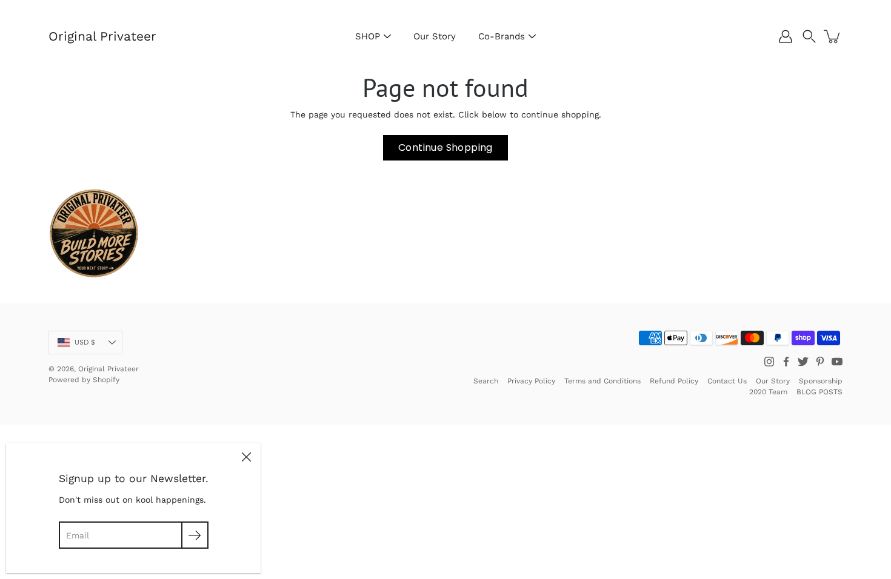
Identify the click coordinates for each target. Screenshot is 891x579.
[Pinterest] (820, 361)
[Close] (246, 457)
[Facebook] (786, 361)
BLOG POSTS (819, 392)
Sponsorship (821, 381)
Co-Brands (501, 36)
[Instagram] (769, 361)
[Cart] (833, 36)
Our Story (434, 36)
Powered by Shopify (83, 380)
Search (485, 381)
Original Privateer (102, 36)
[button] (809, 36)
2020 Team (768, 392)
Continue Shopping (445, 147)
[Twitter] (803, 361)
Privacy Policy (531, 381)
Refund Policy (674, 381)
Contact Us (727, 381)
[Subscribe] (195, 535)
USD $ (85, 342)
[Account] (785, 36)
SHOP (367, 36)
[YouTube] (837, 361)
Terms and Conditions (602, 381)
